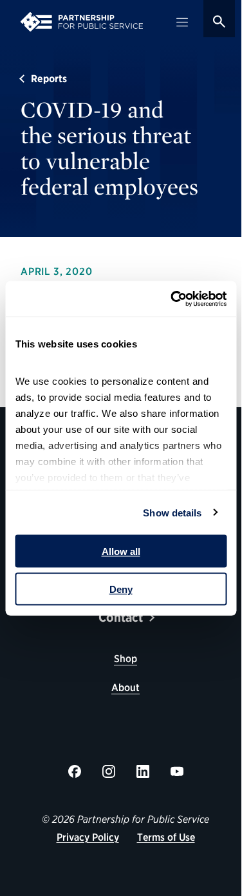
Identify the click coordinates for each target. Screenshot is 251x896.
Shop (125, 659)
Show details (172, 512)
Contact (120, 617)
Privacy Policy (88, 837)
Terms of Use (166, 837)
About (125, 687)
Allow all (121, 551)
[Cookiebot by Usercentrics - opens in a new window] (172, 298)
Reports (49, 79)
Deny (121, 588)
